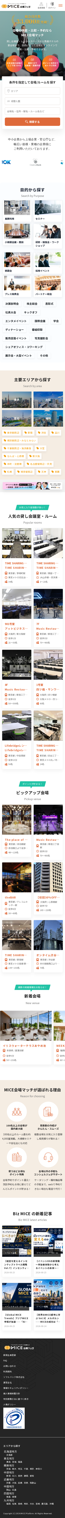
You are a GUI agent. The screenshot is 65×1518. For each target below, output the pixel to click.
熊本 (26, 1503)
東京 (32, 1468)
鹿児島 (45, 1503)
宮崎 (38, 1503)
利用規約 (7, 1371)
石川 (14, 1475)
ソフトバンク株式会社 (13, 1377)
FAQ (5, 1360)
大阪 (14, 1482)
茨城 (8, 1468)
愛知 (32, 1475)
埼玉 (20, 1468)
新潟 (8, 1475)
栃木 (14, 1468)
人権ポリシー (9, 1404)
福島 (20, 1461)
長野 (20, 1475)
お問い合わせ (9, 1366)
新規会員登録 (9, 1355)
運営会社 (7, 1382)
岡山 (8, 1489)
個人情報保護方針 (11, 1393)
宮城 (14, 1461)
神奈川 (39, 1468)
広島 (14, 1489)
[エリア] (32, 91)
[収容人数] (32, 101)
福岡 (8, 1503)
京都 (8, 1482)
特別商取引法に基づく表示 (15, 1398)
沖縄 (52, 1503)
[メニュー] (60, 5)
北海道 (9, 1454)
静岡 (26, 1475)
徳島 (8, 1496)
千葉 (26, 1468)
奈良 (26, 1482)
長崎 (20, 1503)
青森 (8, 1461)
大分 (32, 1503)
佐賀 (14, 1503)
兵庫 (20, 1482)
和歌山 (33, 1482)
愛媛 (14, 1496)
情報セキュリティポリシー (15, 1387)
